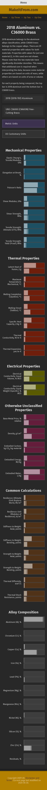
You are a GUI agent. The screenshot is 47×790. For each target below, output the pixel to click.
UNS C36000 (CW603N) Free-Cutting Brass (20, 111)
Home (4, 17)
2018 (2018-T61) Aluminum (19, 98)
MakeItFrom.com (23, 10)
